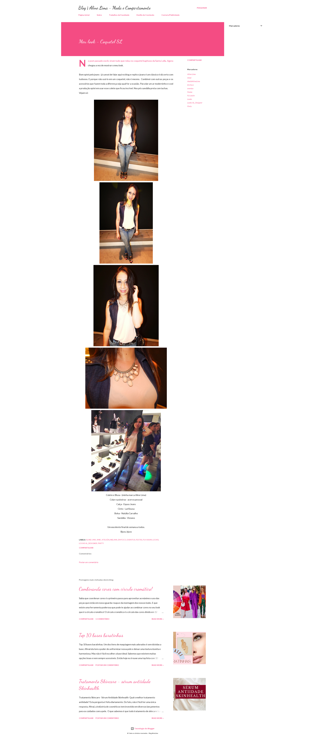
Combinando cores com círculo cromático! (115, 589)
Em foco (190, 85)
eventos (190, 88)
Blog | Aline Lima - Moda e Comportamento (114, 8)
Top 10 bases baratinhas (101, 635)
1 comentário (102, 619)
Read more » (158, 619)
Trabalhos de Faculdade (119, 15)
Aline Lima (191, 74)
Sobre (99, 15)
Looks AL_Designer (194, 103)
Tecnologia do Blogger (144, 728)
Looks (189, 99)
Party (189, 106)
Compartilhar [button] (194, 60)
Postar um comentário (88, 562)
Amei (189, 78)
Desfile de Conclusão (145, 15)
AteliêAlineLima (193, 81)
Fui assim (190, 95)
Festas (189, 92)
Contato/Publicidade (170, 15)
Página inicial (84, 15)
